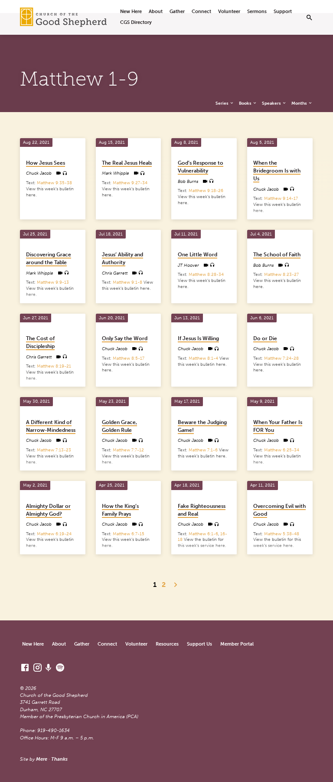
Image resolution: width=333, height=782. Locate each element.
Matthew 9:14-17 (281, 198)
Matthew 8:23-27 (281, 274)
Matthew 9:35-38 (54, 182)
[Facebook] (25, 668)
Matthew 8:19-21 (54, 366)
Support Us (199, 644)
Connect (201, 11)
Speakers (272, 103)
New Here (131, 11)
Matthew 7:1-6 (203, 449)
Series (222, 103)
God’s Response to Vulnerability (200, 167)
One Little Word (197, 255)
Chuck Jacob (39, 173)
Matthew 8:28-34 (206, 274)
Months (299, 103)
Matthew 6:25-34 (281, 449)
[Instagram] (37, 668)
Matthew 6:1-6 (203, 533)
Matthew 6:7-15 (128, 533)
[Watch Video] (58, 172)
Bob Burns (188, 181)
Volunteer (229, 11)
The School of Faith (276, 255)
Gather (177, 11)
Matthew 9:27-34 (130, 182)
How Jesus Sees (45, 163)
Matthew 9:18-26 (206, 190)
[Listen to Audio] (64, 173)
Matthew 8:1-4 (203, 358)
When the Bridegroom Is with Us (276, 171)
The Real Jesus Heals (127, 163)
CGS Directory (136, 22)
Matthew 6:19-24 (54, 533)
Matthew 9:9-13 (53, 282)
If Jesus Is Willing (198, 338)
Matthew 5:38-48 (281, 533)
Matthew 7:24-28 (281, 358)
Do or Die (265, 338)
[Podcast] (48, 668)
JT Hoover (188, 265)
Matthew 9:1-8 (127, 282)
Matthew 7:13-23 (54, 449)
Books (245, 103)
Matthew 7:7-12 (128, 449)
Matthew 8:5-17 (128, 358)
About (156, 11)
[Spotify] (60, 668)
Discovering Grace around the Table (48, 258)
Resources (167, 644)
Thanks (59, 759)
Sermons (257, 11)
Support (283, 11)
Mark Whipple (115, 173)
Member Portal (237, 644)
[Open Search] (309, 17)
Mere (41, 759)
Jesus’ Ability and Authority (122, 258)
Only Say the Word (124, 338)
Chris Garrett (114, 273)
